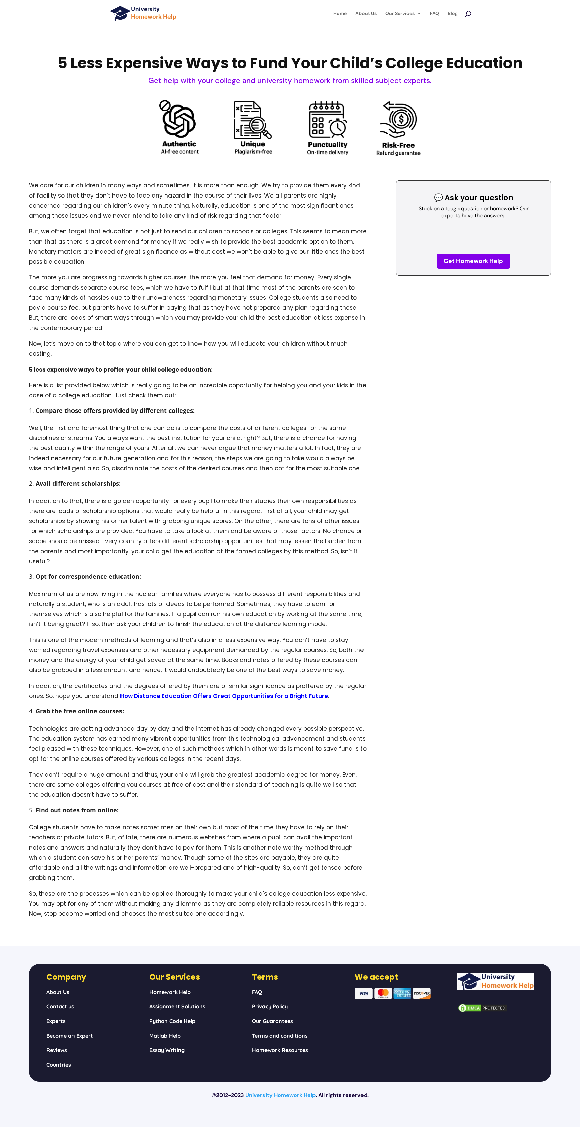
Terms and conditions (280, 1035)
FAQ (434, 13)
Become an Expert (69, 1035)
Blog (453, 13)
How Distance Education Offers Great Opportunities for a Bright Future (224, 696)
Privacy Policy (270, 1006)
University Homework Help (280, 1095)
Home (340, 13)
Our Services (400, 13)
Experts (56, 1020)
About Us (366, 13)
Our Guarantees (272, 1020)
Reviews (56, 1050)
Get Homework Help (473, 261)
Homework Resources (280, 1050)
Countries (58, 1064)
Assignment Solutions (177, 1006)
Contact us (60, 1006)
